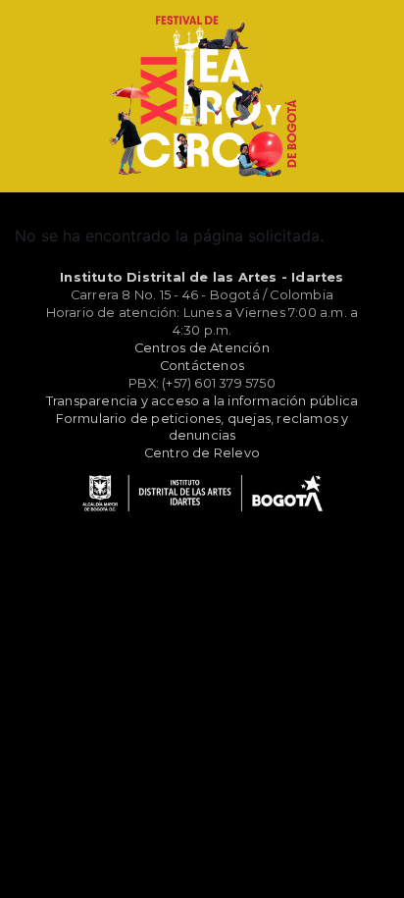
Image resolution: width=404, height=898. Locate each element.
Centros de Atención (202, 348)
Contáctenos (202, 365)
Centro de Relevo (202, 453)
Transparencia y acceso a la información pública (202, 401)
